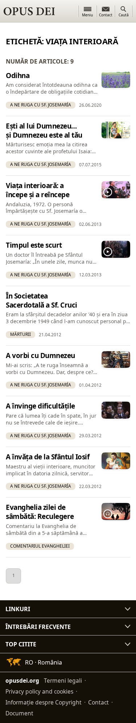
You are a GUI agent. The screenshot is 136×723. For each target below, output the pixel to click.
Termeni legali (63, 681)
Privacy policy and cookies (39, 691)
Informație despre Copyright (43, 702)
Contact (98, 702)
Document (19, 713)
